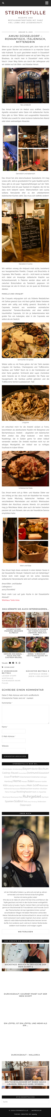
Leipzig (11, 785)
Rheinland (6, 797)
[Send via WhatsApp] (19, 663)
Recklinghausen (24, 791)
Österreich (25, 805)
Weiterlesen (25, 932)
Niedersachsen (26, 789)
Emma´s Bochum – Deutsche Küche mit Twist (37, 655)
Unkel (29, 801)
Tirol (25, 801)
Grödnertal (35, 777)
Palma (7, 792)
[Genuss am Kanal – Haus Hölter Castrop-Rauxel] (13, 644)
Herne (17, 781)
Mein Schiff (33, 785)
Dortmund (32, 772)
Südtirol (18, 801)
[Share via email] (10, 663)
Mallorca (23, 786)
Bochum (43, 768)
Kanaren (38, 781)
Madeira (17, 786)
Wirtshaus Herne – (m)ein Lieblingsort (37, 673)
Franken (14, 776)
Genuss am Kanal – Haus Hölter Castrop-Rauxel (14, 655)
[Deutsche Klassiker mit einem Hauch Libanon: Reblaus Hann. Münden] (37, 620)
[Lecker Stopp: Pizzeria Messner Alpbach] (13, 620)
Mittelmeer (43, 786)
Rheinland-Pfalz (16, 797)
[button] (48, 3)
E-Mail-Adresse (8, 736)
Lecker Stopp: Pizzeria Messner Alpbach (13, 631)
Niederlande (16, 788)
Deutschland (23, 773)
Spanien (9, 801)
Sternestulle (25, 12)
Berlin (35, 769)
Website (5, 746)
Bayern (27, 768)
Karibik (44, 781)
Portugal (13, 792)
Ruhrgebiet (32, 796)
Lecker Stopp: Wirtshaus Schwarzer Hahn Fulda (11, 677)
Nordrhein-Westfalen (40, 789)
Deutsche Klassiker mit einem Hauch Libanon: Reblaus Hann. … (37, 632)
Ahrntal (4, 769)
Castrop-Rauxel (10, 773)
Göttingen (43, 777)
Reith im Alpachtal (39, 792)
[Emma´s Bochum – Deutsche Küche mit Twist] (37, 644)
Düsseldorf (9, 667)
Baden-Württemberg (15, 769)
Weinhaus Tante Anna (10, 600)
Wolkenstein (42, 802)
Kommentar (7, 703)
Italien (31, 781)
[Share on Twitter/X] (16, 663)
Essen (7, 777)
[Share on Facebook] (13, 663)
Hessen (24, 781)
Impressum (36, 1110)
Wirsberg (34, 801)
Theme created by (25, 1114)
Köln (5, 785)
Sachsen (45, 797)
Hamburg (8, 781)
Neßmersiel (8, 789)
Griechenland (25, 777)
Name (5, 727)
